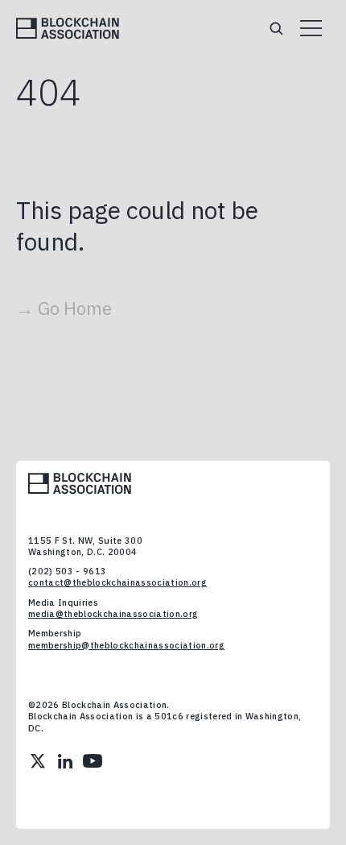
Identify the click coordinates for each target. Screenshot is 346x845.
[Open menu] (311, 28)
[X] (37, 761)
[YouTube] (92, 761)
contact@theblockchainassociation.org (117, 582)
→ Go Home (64, 308)
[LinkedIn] (65, 761)
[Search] (276, 28)
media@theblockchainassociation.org (113, 613)
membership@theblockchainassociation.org (126, 645)
